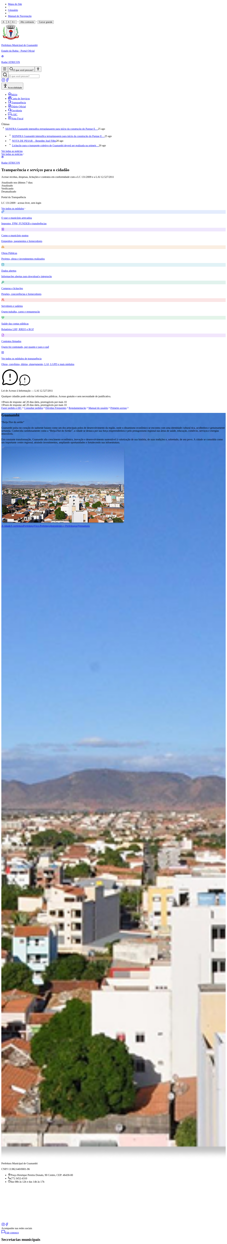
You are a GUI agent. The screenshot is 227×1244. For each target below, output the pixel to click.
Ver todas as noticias (12, 151)
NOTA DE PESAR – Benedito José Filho (34, 140)
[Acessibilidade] (38, 69)
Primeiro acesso (118, 408)
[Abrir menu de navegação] (4, 69)
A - (4, 22)
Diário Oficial (18, 106)
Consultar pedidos (33, 408)
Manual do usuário (98, 408)
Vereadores (84, 526)
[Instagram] (3, 81)
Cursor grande (45, 22)
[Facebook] (7, 81)
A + (13, 22)
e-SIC (14, 114)
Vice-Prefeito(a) (42, 526)
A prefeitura (17, 526)
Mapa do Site (15, 4)
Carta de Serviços (20, 98)
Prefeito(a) (28, 526)
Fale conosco (12, 1232)
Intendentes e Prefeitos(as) (64, 526)
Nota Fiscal (17, 118)
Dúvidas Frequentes (55, 408)
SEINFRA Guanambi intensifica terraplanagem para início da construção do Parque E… (51, 128)
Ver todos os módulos (12, 208)
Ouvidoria (16, 110)
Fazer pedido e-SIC (11, 408)
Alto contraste (27, 22)
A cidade (6, 526)
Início (14, 94)
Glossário (13, 10)
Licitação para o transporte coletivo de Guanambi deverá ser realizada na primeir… (55, 145)
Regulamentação (77, 408)
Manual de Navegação (20, 16)
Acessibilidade (15, 88)
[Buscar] (5, 75)
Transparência (18, 102)
